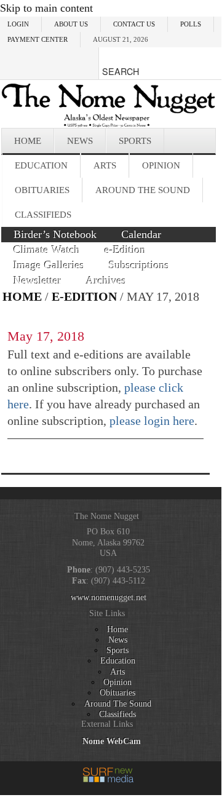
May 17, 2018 (45, 336)
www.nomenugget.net (108, 597)
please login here (151, 420)
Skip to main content (46, 8)
